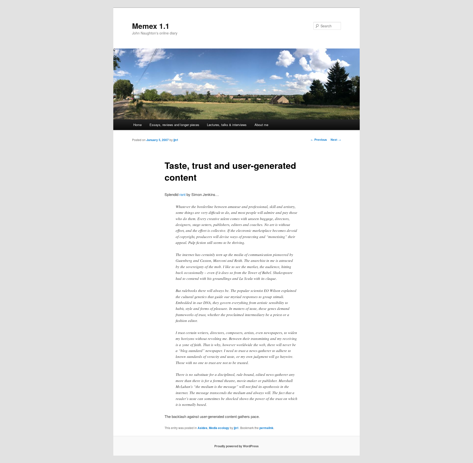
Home (137, 124)
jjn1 (175, 140)
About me (261, 124)
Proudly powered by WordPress (236, 446)
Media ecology (219, 428)
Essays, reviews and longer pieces (174, 124)
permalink (266, 428)
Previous (319, 139)
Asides (202, 428)
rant (182, 194)
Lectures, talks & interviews (227, 124)
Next (336, 139)
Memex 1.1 (150, 25)
